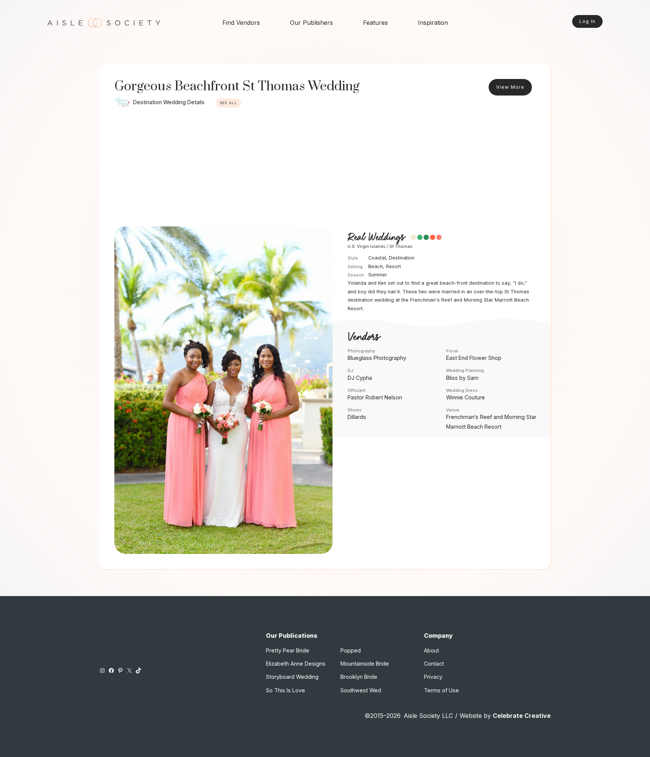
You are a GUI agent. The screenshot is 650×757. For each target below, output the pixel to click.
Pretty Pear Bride (287, 650)
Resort (393, 266)
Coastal (377, 258)
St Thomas (401, 246)
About (431, 650)
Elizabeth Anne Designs (295, 663)
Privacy (433, 677)
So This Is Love (285, 690)
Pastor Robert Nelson (375, 397)
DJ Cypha (360, 378)
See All (228, 103)
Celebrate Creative (522, 715)
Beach (375, 266)
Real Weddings (376, 237)
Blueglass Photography (377, 358)
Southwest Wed (360, 690)
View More (510, 87)
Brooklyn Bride (358, 677)
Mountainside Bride (364, 663)
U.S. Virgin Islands (367, 246)
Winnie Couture (465, 397)
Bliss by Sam (462, 378)
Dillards (357, 417)
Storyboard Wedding (292, 677)
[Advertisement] (325, 170)
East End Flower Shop (473, 358)
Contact (434, 663)
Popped (350, 650)
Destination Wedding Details (169, 102)
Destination (402, 258)
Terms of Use (441, 690)
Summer (377, 275)
